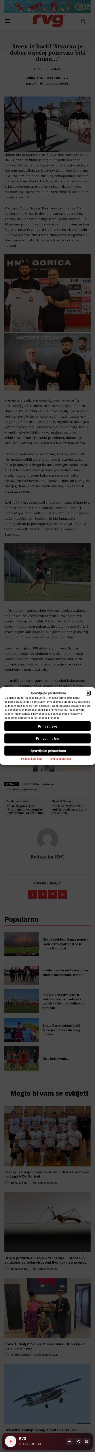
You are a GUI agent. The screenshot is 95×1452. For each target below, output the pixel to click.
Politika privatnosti (60, 758)
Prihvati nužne (47, 738)
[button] (88, 693)
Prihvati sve (47, 726)
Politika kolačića (31, 758)
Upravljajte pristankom (47, 750)
